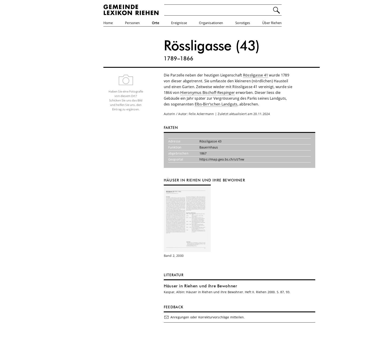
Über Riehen (272, 23)
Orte (155, 23)
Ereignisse (179, 23)
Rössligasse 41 (255, 75)
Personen (132, 23)
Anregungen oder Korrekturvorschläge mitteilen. (207, 317)
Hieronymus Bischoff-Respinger (207, 92)
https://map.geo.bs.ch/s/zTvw (221, 159)
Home (108, 23)
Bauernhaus (208, 147)
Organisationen (211, 23)
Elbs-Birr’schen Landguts (216, 104)
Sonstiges (242, 23)
